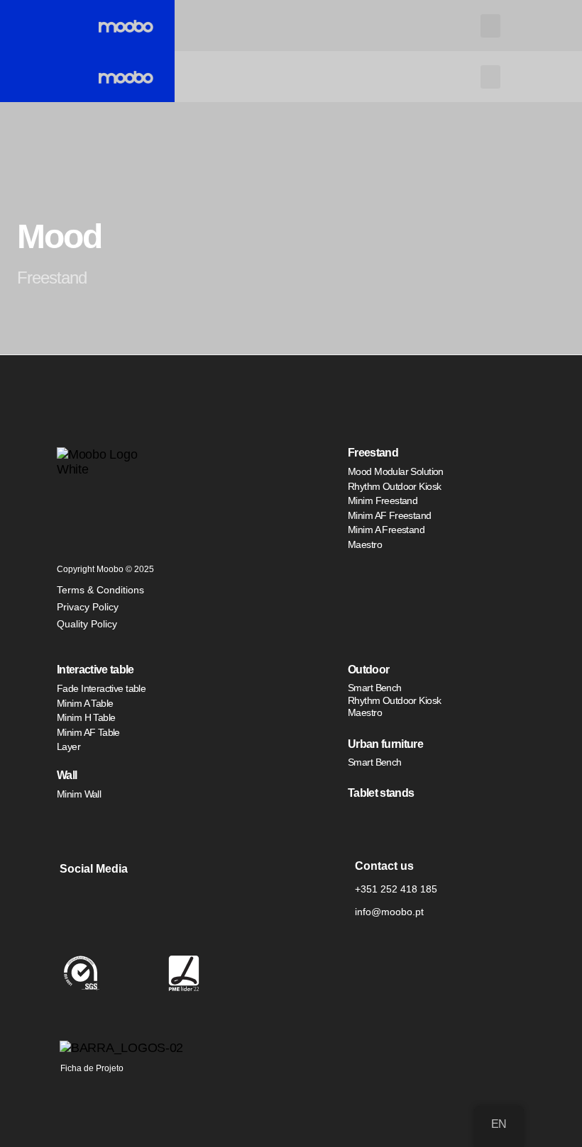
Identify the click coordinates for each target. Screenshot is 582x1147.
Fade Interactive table (101, 688)
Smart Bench (375, 687)
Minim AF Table (88, 732)
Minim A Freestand (386, 529)
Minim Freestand (382, 500)
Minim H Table (86, 717)
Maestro (365, 544)
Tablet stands (381, 793)
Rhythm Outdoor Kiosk (394, 486)
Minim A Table (85, 703)
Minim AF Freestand (390, 515)
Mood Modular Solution (396, 471)
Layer (68, 746)
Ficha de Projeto (91, 1068)
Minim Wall (79, 794)
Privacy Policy (88, 606)
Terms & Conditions (100, 589)
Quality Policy (87, 624)
